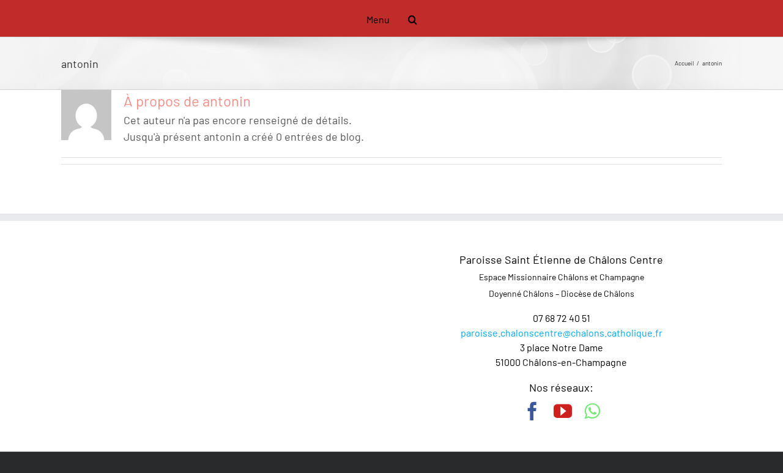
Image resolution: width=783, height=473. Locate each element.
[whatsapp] (592, 411)
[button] (403, 18)
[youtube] (563, 411)
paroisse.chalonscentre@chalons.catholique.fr (561, 332)
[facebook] (532, 411)
